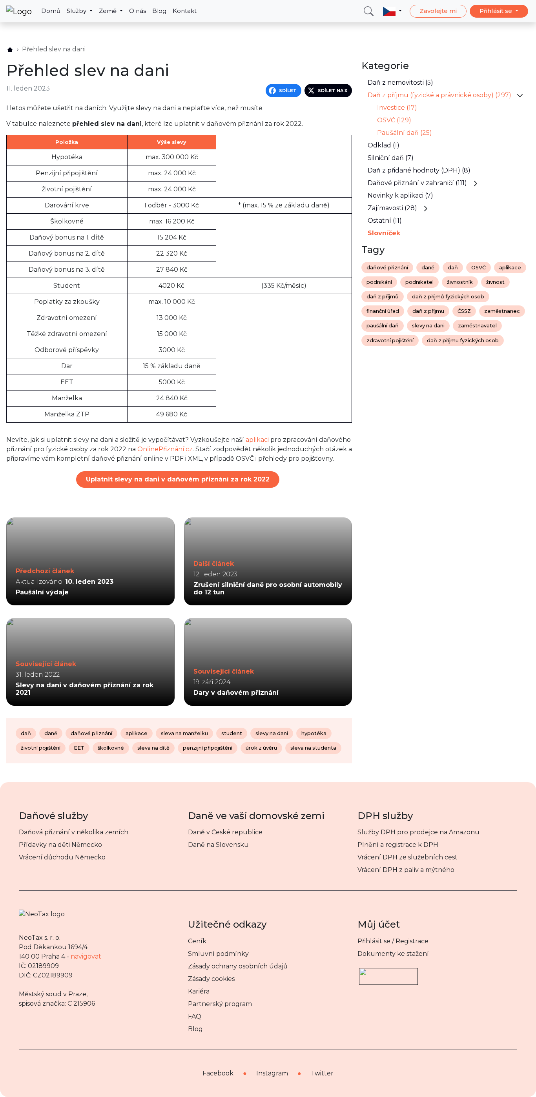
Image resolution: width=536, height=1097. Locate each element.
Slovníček (384, 233)
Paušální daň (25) (404, 132)
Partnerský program (220, 1004)
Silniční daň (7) (391, 158)
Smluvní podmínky (218, 953)
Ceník (197, 941)
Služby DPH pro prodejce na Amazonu (418, 832)
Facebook (217, 1073)
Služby (77, 11)
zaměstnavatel (477, 326)
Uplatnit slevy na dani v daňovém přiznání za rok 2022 (178, 479)
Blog (159, 11)
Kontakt (185, 11)
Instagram (272, 1073)
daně (50, 733)
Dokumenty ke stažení (393, 953)
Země (108, 11)
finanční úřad (382, 311)
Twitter (322, 1073)
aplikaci (257, 439)
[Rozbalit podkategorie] (519, 95)
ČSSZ (464, 311)
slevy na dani (271, 733)
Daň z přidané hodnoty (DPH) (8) (419, 170)
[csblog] (10, 49)
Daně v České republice (225, 832)
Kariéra (199, 991)
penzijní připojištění (207, 748)
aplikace (137, 733)
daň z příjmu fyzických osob (463, 340)
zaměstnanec (502, 311)
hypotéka (313, 733)
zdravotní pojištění (390, 340)
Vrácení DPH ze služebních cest (407, 857)
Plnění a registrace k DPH (397, 844)
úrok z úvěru (261, 748)
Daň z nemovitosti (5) (400, 82)
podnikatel (419, 282)
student (231, 733)
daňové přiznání (91, 733)
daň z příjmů (382, 297)
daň (26, 733)
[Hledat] (369, 11)
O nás (137, 11)
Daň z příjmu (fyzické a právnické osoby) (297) (439, 95)
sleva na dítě (153, 748)
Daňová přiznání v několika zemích (73, 832)
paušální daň (382, 326)
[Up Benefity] (388, 973)
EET (79, 748)
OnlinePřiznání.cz (165, 449)
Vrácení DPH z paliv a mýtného (405, 870)
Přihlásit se (496, 11)
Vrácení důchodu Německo (62, 857)
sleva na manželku (184, 733)
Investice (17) (397, 107)
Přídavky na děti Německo (60, 844)
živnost (495, 282)
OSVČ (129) (394, 120)
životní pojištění (40, 748)
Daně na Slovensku (218, 844)
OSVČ (478, 268)
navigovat (86, 956)
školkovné (111, 748)
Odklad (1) (383, 145)
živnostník (460, 282)
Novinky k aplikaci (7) (400, 195)
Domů (50, 11)
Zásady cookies (211, 979)
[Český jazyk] (392, 11)
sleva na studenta (313, 748)
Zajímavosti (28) (392, 208)
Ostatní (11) (385, 220)
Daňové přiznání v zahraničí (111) (417, 183)
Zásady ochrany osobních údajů (238, 966)
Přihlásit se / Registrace (392, 941)
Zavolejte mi (438, 11)
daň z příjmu (428, 311)
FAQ (194, 1016)
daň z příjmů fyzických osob (448, 297)
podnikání (379, 282)
